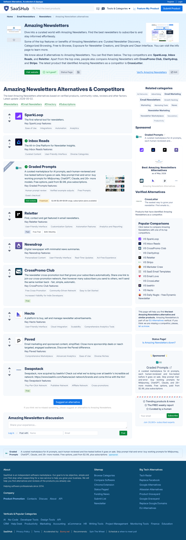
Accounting (59, 523)
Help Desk (16, 523)
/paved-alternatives (16, 335)
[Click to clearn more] (93, 453)
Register (170, 2)
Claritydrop (170, 59)
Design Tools (48, 519)
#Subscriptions (67, 104)
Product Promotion (14, 498)
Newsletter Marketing (159, 110)
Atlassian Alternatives (151, 489)
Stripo (33, 63)
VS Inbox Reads (151, 243)
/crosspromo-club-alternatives (22, 266)
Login (180, 2)
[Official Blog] (78, 72)
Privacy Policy (23, 531)
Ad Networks (142, 94)
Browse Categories (104, 475)
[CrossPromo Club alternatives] (18, 271)
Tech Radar (146, 475)
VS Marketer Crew (153, 266)
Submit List (100, 498)
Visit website (32, 72)
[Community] (103, 8)
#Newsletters (11, 104)
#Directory (50, 104)
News (174, 105)
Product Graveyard (150, 494)
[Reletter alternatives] (18, 214)
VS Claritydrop (151, 252)
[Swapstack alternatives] (18, 369)
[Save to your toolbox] (14, 40)
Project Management (117, 523)
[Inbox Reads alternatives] (18, 142)
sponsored (113, 455)
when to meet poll (128, 531)
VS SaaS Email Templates (157, 271)
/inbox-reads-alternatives (20, 137)
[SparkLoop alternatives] (18, 116)
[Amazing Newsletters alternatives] (14, 30)
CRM (6, 523)
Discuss (43, 498)
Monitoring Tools (139, 523)
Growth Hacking (171, 100)
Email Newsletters (150, 99)
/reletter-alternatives (17, 209)
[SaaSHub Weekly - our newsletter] (98, 8)
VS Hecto (148, 290)
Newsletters (172, 116)
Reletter (44, 59)
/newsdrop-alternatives (18, 241)
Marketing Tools (161, 105)
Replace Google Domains (153, 503)
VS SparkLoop (151, 238)
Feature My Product (147, 8)
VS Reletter (149, 257)
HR (85, 523)
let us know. (144, 326)
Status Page (67, 72)
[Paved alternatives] (18, 340)
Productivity (159, 121)
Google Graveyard (150, 498)
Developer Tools (29, 519)
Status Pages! (101, 489)
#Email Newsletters (31, 104)
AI (4, 519)
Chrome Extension (104, 484)
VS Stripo (148, 262)
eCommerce (74, 523)
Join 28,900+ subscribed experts (159, 422)
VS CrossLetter (151, 280)
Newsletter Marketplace (152, 116)
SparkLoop (160, 54)
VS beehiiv (149, 285)
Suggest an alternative (68, 402)
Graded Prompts (157, 367)
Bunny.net (65, 531)
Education (167, 523)
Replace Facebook (150, 480)
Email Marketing (173, 94)
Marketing (146, 105)
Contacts (32, 498)
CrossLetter (135, 63)
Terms (37, 531)
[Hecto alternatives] (18, 314)
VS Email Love (151, 276)
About (53, 498)
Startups (39, 2)
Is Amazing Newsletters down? (159, 342)
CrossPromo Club (151, 59)
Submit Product (171, 8)
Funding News (101, 494)
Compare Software (104, 480)
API (60, 498)
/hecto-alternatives (16, 309)
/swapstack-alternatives (19, 365)
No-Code (13, 519)
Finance (155, 523)
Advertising (156, 94)
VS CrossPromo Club (154, 248)
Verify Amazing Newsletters (152, 72)
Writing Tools (96, 523)
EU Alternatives (156, 320)
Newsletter (100, 503)
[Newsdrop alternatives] (18, 245)
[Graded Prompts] (18, 167)
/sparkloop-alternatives (18, 111)
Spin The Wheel (97, 531)
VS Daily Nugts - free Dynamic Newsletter (157, 296)
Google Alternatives (150, 484)
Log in (11, 433)
